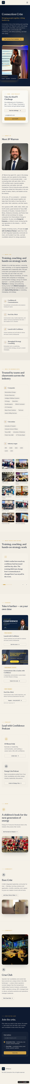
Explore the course (14, 670)
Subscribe (15, 1042)
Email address (7, 1024)
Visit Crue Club (7, 988)
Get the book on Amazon (9, 821)
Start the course (14, 634)
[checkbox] (4, 1031)
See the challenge (13, 110)
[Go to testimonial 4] (7, 574)
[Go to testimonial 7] (11, 574)
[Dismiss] (28, 1082)
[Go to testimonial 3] (5, 574)
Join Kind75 (15, 118)
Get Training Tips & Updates (11, 39)
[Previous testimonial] (22, 574)
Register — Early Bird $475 (14, 690)
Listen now (14, 745)
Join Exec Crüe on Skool (9, 885)
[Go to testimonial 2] (3, 574)
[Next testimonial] (26, 574)
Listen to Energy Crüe (14, 773)
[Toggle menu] (27, 2)
